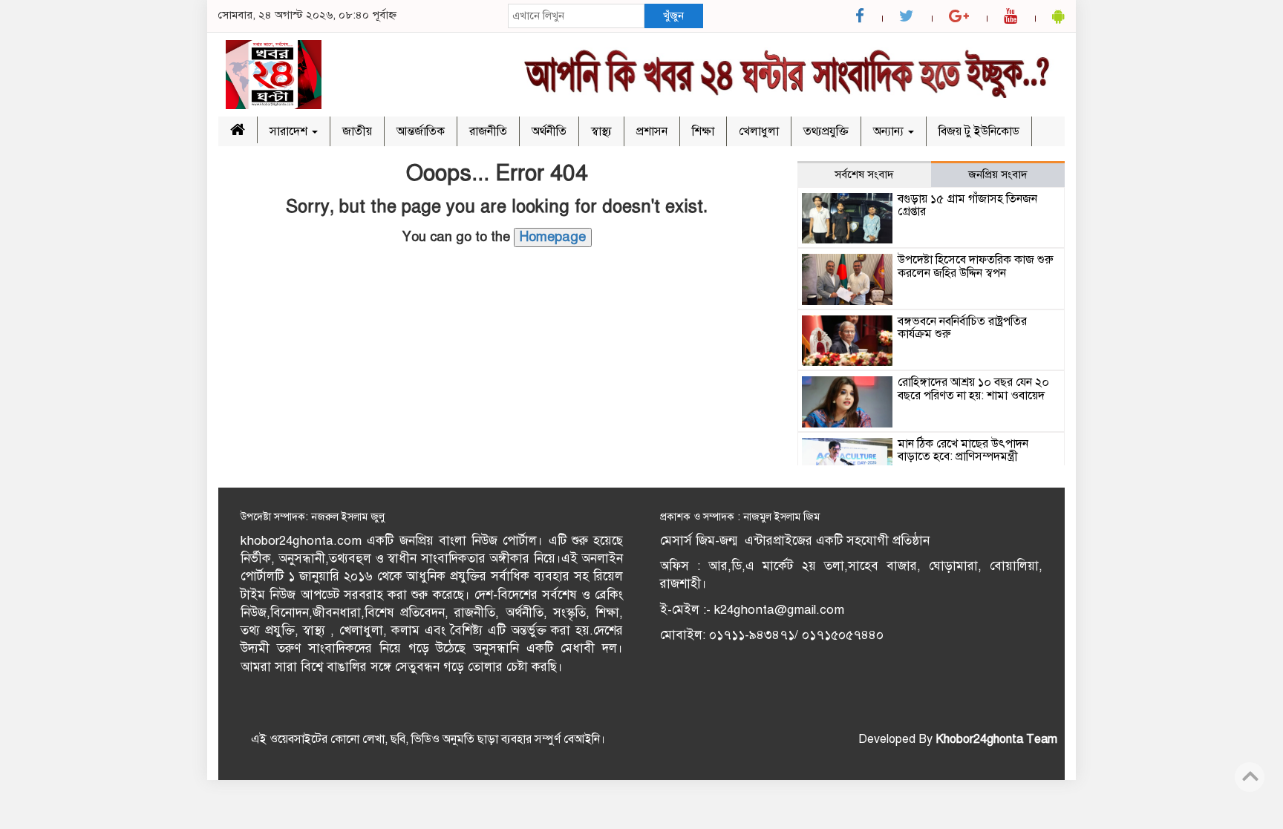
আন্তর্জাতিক (420, 131)
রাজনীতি (488, 131)
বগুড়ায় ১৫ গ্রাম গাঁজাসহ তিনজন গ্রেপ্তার (967, 205)
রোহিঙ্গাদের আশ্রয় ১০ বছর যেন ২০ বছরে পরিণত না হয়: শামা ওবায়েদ (973, 389)
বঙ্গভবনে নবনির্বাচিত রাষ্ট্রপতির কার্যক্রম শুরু (962, 328)
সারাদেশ (290, 131)
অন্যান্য (890, 131)
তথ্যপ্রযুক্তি (826, 131)
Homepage (553, 237)
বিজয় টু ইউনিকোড (978, 131)
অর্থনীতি (549, 131)
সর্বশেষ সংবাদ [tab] (864, 174)
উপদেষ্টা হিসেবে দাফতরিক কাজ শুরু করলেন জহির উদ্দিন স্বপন (976, 266)
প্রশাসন (651, 131)
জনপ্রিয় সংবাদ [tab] (998, 174)
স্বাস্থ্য (601, 131)
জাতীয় (357, 131)
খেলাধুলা (759, 131)
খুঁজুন (673, 15)
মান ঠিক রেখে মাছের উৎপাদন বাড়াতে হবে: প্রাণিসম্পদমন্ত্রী (963, 450)
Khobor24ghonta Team (996, 739)
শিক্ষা (703, 131)
